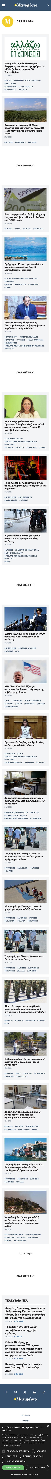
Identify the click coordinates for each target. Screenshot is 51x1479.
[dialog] (25, 1451)
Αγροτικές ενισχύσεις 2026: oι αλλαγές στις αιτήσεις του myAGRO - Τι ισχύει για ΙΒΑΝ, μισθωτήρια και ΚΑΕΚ (24, 129)
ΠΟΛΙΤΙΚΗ (18, 1321)
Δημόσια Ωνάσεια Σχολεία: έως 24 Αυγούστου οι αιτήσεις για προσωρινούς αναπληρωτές (22, 1114)
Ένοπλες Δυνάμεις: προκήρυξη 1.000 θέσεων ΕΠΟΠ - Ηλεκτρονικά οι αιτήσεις (24, 636)
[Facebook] (6, 1391)
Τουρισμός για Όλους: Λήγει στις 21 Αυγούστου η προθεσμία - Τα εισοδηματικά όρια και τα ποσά (23, 1167)
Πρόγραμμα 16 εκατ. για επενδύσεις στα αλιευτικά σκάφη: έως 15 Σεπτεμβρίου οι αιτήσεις (24, 267)
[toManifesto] (26, 5)
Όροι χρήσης (25, 1415)
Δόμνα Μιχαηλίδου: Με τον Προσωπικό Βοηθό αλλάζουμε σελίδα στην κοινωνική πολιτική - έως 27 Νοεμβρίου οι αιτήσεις (24, 425)
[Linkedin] (34, 1391)
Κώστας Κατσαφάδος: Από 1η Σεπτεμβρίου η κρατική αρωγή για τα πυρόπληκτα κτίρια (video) (24, 325)
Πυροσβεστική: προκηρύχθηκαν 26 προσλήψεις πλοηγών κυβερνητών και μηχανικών (25, 485)
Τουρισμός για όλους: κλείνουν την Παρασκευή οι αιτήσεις (23, 958)
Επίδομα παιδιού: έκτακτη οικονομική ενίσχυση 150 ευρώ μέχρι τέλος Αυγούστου (24, 1062)
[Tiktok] (44, 1391)
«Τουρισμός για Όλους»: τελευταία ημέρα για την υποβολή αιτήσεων (23, 908)
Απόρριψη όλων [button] (37, 1468)
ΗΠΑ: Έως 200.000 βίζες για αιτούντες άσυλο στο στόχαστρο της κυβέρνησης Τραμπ (24, 689)
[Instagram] (15, 1391)
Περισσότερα (25, 1253)
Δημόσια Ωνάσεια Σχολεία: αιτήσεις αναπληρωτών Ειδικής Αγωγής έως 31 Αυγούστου (24, 800)
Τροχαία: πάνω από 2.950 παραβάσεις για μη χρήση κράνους (21, 1330)
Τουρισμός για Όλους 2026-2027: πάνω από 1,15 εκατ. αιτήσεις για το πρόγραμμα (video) (23, 856)
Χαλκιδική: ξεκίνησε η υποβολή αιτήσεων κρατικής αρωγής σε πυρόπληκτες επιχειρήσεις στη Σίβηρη (21, 1221)
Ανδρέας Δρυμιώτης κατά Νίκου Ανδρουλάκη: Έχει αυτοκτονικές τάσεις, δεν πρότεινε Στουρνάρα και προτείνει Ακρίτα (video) (25, 1312)
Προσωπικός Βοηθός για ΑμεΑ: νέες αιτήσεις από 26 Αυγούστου (24, 743)
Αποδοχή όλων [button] (13, 1468)
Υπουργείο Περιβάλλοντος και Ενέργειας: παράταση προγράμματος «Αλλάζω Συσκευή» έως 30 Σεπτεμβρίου (24, 67)
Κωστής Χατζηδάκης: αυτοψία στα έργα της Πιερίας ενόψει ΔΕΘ (23, 1367)
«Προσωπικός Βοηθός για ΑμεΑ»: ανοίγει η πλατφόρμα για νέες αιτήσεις (22, 538)
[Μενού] (3, 5)
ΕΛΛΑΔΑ (18, 1337)
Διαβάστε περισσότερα (11, 1445)
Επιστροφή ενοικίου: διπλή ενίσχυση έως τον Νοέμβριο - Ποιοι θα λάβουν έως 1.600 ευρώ (24, 217)
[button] (25, 1474)
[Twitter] (24, 1391)
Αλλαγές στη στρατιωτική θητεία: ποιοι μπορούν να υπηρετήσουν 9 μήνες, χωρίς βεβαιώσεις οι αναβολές (25, 1009)
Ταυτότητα (25, 1421)
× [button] (48, 1426)
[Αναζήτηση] (48, 5)
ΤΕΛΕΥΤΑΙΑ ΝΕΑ (16, 1300)
